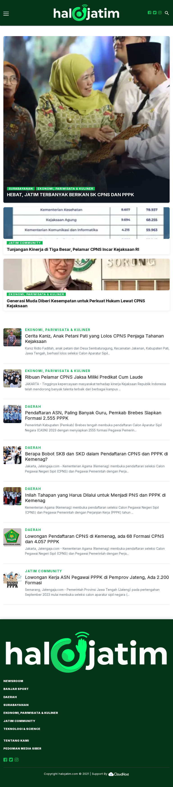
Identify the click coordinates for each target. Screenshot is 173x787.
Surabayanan (16, 705)
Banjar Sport (16, 689)
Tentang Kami (16, 740)
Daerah (33, 406)
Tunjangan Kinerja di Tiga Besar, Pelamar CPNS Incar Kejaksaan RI (73, 249)
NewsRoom (13, 681)
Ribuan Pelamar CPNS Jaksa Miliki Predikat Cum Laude (84, 377)
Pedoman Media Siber (22, 748)
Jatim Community (43, 571)
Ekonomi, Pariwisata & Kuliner (58, 330)
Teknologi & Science (21, 729)
